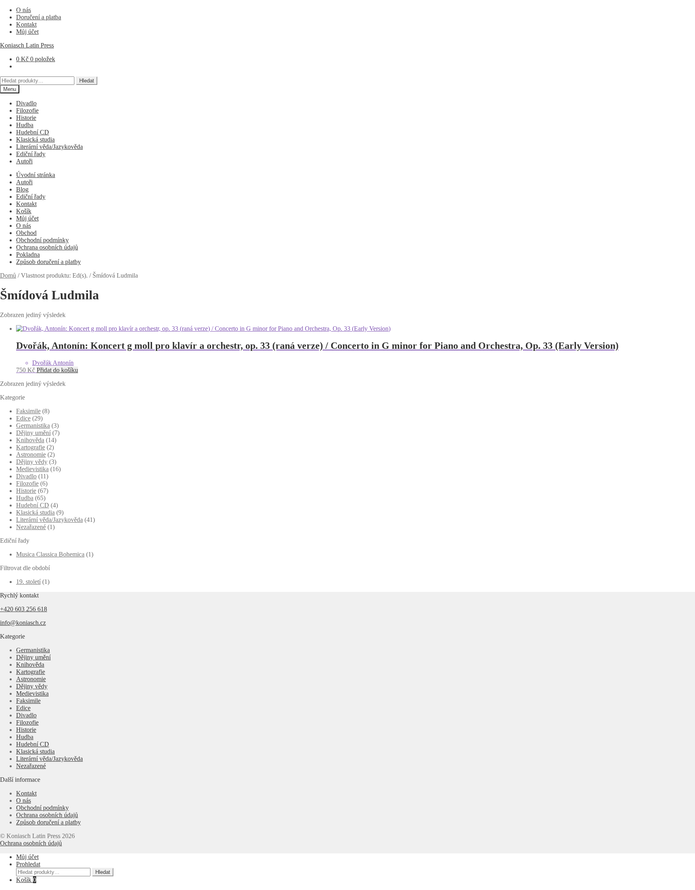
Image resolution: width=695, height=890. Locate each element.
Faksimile (28, 411)
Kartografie (30, 447)
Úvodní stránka (35, 174)
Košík (23, 211)
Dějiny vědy (31, 461)
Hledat (86, 81)
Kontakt (26, 24)
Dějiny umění (33, 432)
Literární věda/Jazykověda (49, 146)
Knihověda (30, 440)
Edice (23, 418)
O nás (23, 9)
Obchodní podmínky (42, 240)
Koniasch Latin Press (27, 45)
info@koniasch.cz (23, 622)
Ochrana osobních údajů (47, 247)
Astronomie (31, 454)
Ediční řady (30, 153)
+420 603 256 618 (23, 609)
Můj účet (27, 31)
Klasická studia (35, 139)
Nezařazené (31, 526)
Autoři (24, 161)
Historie (26, 117)
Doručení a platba (38, 17)
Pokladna (28, 254)
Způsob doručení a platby (48, 261)
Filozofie (27, 110)
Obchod (26, 232)
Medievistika (32, 469)
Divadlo (26, 103)
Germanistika (33, 425)
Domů (8, 275)
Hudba (24, 125)
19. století (28, 581)
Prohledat (28, 864)
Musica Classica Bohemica (50, 554)
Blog (22, 189)
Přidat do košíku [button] (57, 370)
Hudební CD (32, 132)
